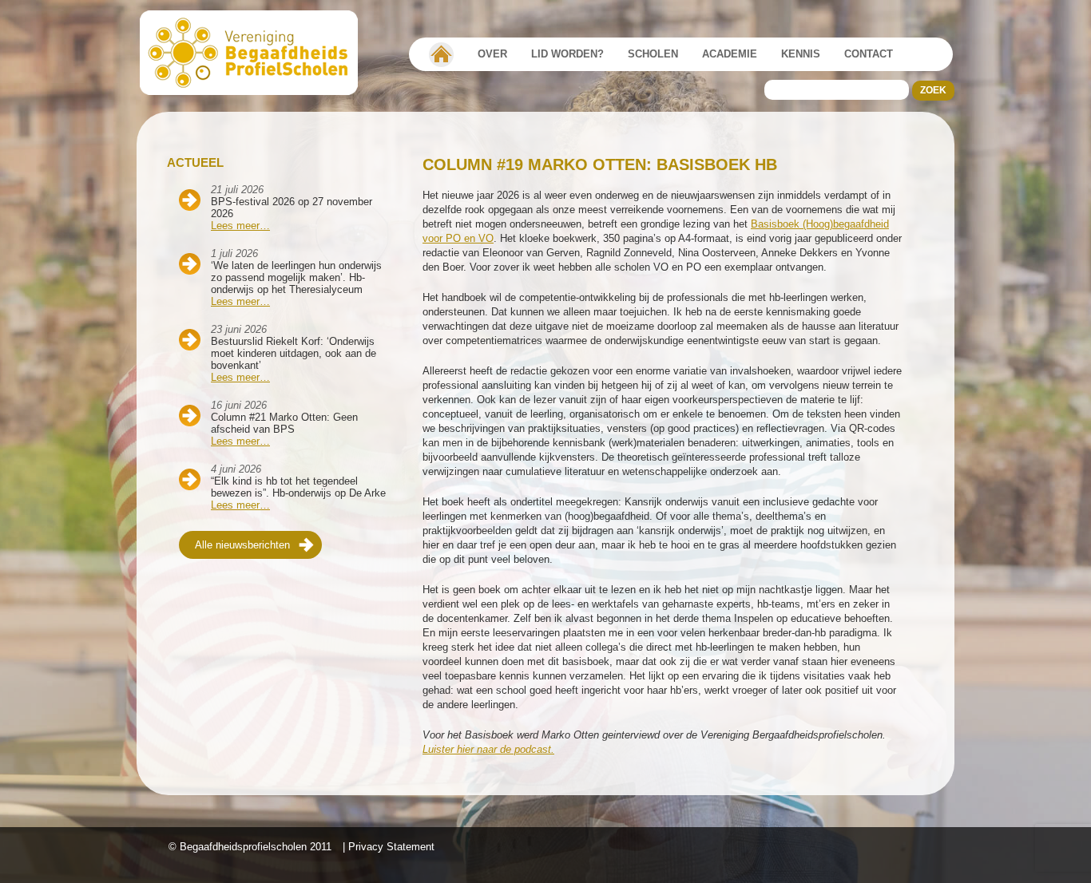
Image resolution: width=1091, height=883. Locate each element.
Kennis (800, 54)
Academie (729, 54)
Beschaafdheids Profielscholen (256, 52)
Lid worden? (567, 54)
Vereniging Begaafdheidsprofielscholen (441, 54)
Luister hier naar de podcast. (488, 749)
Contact (868, 54)
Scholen (653, 54)
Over (492, 54)
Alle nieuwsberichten (242, 545)
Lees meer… (240, 226)
